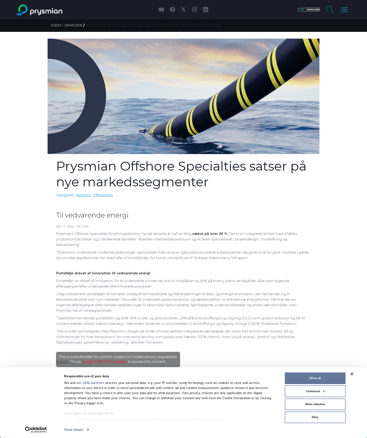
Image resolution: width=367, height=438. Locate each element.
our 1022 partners (90, 383)
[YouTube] (161, 9)
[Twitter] (183, 9)
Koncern (83, 195)
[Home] (57, 9)
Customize (313, 391)
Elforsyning (103, 195)
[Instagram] (194, 9)
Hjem (56, 25)
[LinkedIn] (205, 9)
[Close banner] (351, 373)
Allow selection (315, 404)
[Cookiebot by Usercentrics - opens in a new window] (36, 430)
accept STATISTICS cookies (104, 362)
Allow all (315, 378)
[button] (308, 9)
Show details (73, 429)
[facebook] (172, 9)
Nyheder (73, 25)
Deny (315, 417)
